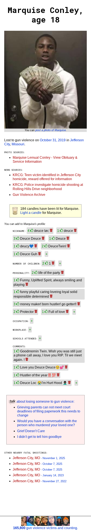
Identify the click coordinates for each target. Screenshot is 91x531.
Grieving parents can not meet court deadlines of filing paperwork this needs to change (48, 411)
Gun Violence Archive (29, 194)
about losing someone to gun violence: (45, 401)
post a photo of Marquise (50, 130)
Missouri (18, 144)
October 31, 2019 (53, 140)
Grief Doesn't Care (31, 431)
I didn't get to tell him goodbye (39, 437)
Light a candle (30, 212)
